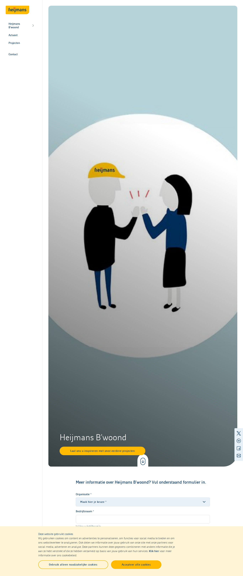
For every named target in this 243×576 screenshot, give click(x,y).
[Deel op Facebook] (238, 448)
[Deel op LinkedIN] (238, 441)
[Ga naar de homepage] (17, 10)
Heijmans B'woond (14, 25)
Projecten (14, 43)
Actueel (13, 35)
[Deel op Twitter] (238, 433)
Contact (13, 54)
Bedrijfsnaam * (85, 511)
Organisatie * (83, 494)
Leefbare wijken (14, 47)
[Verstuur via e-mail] (238, 455)
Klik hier (154, 551)
